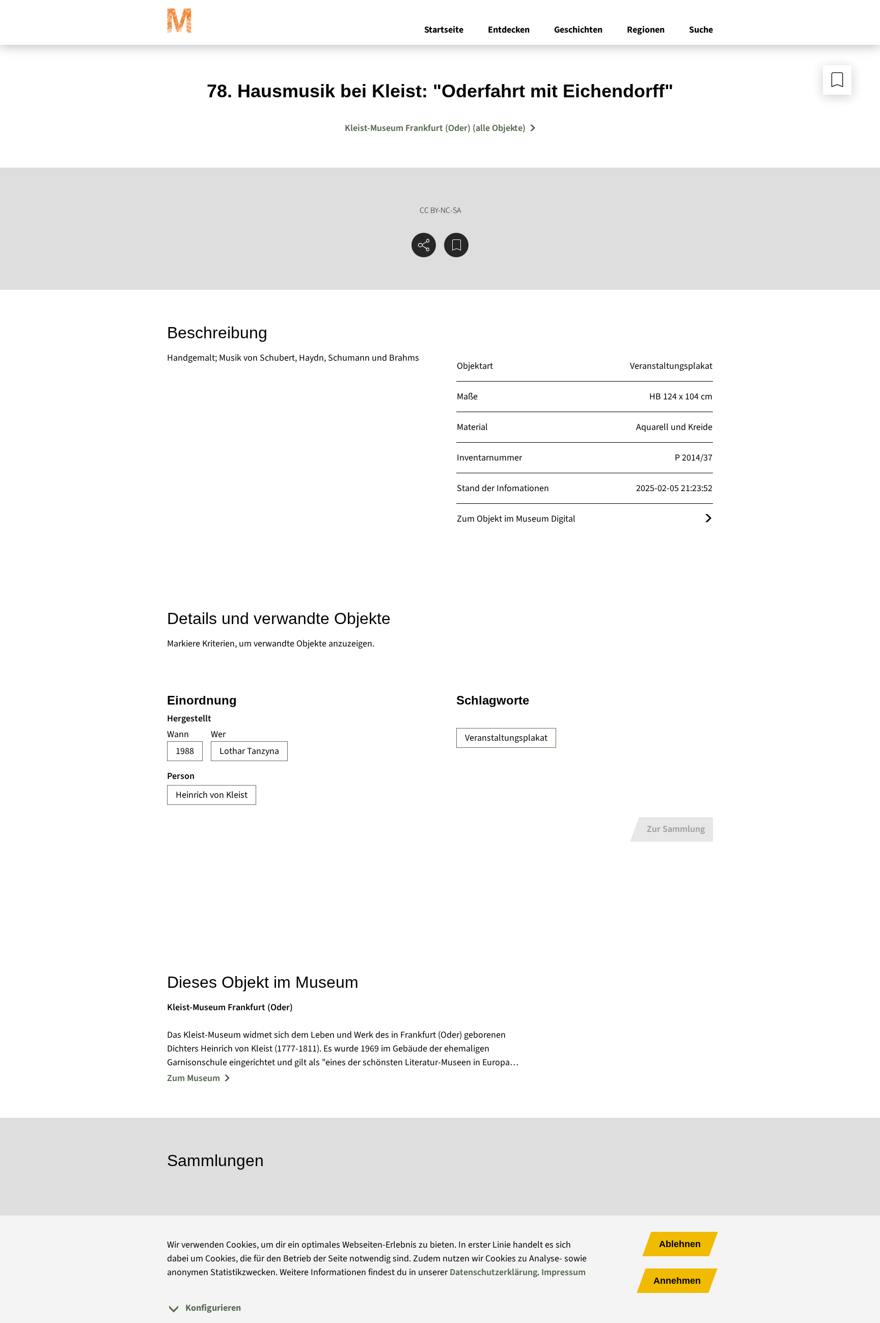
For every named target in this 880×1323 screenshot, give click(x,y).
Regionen (646, 29)
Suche (701, 29)
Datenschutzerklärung (493, 1272)
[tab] (440, 1308)
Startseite (443, 29)
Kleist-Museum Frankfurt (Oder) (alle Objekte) (435, 128)
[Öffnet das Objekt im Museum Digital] (708, 519)
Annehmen (677, 1281)
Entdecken (509, 29)
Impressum (563, 1272)
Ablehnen (680, 1244)
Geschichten (578, 29)
